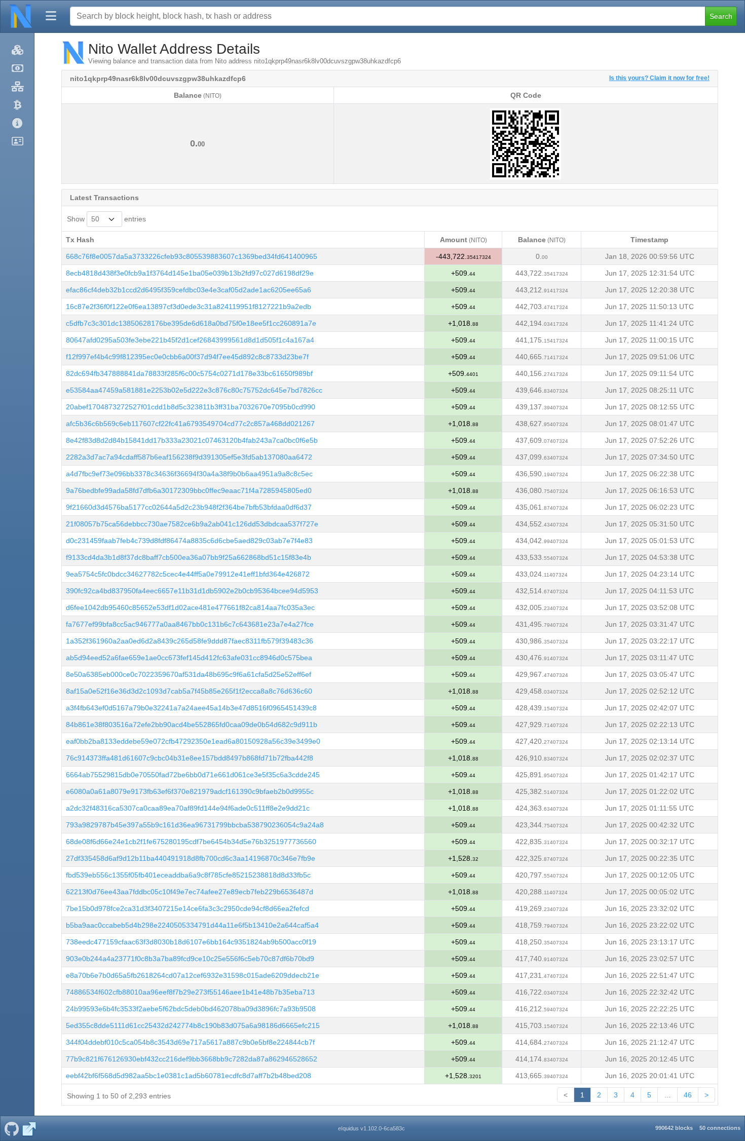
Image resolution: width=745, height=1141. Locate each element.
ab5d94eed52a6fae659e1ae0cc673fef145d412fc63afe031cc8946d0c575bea (189, 658)
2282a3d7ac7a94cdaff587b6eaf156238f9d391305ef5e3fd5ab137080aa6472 (189, 457)
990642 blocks (674, 1128)
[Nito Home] (21, 16)
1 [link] (582, 1095)
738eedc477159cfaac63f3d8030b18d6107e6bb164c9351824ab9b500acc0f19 (191, 942)
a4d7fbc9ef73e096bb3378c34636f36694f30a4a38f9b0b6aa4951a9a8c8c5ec (189, 474)
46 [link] (688, 1095)
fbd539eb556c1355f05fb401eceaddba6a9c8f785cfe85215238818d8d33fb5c (188, 875)
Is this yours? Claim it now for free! (659, 77)
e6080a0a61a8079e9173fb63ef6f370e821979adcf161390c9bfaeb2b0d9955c (190, 791)
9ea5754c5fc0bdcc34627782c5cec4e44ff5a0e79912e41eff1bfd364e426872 (188, 574)
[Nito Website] (29, 1128)
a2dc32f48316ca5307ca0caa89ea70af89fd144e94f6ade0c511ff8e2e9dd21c (188, 808)
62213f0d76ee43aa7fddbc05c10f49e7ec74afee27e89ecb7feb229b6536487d (189, 892)
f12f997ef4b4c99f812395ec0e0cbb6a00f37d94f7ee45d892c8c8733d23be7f (187, 357)
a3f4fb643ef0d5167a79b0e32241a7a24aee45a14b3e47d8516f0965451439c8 (191, 708)
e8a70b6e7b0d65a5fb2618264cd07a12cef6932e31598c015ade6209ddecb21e (192, 975)
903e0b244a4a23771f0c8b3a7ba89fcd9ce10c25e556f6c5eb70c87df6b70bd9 (190, 959)
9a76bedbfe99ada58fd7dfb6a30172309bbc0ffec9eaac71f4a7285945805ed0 (189, 490)
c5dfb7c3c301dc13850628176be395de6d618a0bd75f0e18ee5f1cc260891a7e (191, 323)
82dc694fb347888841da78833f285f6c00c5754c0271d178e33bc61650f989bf (189, 373)
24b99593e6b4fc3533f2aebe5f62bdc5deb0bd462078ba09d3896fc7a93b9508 (191, 1009)
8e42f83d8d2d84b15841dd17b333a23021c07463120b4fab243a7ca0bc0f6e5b (192, 440)
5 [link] (649, 1095)
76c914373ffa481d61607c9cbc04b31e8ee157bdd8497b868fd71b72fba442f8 (189, 758)
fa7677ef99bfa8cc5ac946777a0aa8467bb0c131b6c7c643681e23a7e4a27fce (190, 624)
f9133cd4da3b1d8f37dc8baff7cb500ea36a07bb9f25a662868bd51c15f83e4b (188, 557)
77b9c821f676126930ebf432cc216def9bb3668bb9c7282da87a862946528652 (191, 1059)
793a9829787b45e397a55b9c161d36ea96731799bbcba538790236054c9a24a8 (195, 825)
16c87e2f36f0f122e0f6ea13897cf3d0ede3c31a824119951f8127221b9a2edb (188, 306)
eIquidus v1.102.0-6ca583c (371, 1128)
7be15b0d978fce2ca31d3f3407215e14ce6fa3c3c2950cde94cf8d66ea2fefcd (187, 908)
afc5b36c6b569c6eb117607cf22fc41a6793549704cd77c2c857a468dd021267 (190, 424)
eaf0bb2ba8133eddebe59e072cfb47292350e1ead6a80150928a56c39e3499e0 (193, 741)
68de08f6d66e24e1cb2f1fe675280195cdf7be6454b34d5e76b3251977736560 (191, 842)
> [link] (706, 1095)
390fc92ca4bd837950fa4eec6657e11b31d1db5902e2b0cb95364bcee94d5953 (192, 591)
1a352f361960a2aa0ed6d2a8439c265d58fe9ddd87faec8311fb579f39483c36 (189, 641)
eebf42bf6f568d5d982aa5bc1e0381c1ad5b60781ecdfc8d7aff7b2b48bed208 (188, 1076)
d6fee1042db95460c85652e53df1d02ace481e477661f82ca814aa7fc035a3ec (190, 607)
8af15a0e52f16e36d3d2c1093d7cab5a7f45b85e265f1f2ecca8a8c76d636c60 (189, 691)
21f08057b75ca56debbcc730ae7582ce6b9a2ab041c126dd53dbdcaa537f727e (192, 524)
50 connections (719, 1128)
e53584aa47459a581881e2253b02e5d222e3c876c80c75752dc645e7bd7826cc (194, 390)
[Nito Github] (11, 1128)
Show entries (106, 219)
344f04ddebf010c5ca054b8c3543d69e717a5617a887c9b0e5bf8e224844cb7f (190, 1042)
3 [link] (616, 1095)
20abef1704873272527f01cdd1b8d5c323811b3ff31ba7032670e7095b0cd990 (190, 407)
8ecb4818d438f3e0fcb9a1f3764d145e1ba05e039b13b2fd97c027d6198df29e (190, 273)
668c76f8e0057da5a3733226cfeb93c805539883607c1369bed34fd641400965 (191, 256)
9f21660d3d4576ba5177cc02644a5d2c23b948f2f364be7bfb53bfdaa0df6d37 (189, 507)
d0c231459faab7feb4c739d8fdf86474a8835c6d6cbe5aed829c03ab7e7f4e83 (189, 541)
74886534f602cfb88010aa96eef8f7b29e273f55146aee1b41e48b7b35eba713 (190, 992)
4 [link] (632, 1095)
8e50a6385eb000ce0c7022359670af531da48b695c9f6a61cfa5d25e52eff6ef (188, 674)
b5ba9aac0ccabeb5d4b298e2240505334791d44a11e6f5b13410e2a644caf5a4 (192, 925)
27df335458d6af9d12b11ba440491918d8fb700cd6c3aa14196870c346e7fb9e (190, 858)
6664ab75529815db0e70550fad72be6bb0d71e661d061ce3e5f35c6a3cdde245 (193, 775)
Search (721, 16)
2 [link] (599, 1095)
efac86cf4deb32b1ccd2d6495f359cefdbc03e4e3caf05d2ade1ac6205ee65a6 (188, 290)
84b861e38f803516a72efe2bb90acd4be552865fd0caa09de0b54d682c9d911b (191, 724)
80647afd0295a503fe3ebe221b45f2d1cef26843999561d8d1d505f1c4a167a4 (190, 340)
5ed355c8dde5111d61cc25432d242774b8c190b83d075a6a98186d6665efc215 (193, 1025)
